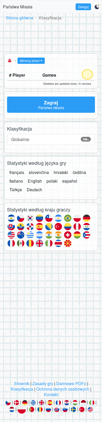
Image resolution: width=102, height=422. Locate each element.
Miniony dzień (30, 60)
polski (52, 181)
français (16, 172)
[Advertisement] (51, 36)
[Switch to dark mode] (97, 6)
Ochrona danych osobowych (62, 389)
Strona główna (19, 18)
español (69, 181)
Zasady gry (42, 383)
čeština (79, 172)
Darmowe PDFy (71, 383)
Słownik (21, 383)
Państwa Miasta (17, 7)
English (35, 181)
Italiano (16, 181)
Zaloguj (83, 6)
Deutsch (34, 190)
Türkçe (15, 190)
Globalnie (50, 139)
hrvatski (61, 172)
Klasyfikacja (22, 389)
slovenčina (39, 172)
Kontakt (51, 394)
